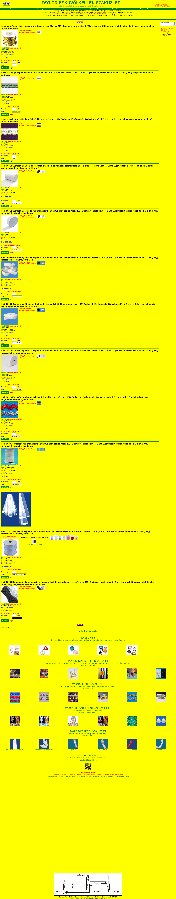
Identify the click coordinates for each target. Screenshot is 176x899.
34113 (6, 419)
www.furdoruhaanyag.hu (122, 776)
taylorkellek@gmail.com (90, 760)
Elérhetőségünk (40, 9)
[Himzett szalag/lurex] (9, 139)
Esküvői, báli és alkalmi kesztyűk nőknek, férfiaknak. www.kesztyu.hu (88, 733)
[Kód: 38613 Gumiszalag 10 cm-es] (9, 186)
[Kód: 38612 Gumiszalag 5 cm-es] (9, 231)
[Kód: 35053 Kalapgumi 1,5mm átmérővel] (9, 602)
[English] (8, 3)
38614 (6, 372)
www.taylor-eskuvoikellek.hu (67, 776)
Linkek (114, 9)
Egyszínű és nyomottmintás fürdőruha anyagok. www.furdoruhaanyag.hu (88, 710)
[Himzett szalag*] (9, 93)
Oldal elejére (5, 627)
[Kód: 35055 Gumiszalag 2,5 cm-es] (9, 324)
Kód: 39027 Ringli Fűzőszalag (34, 544)
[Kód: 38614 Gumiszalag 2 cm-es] (9, 371)
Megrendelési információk (149, 9)
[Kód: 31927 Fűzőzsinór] (10, 555)
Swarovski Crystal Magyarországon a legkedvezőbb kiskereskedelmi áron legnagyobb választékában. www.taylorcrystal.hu (88, 640)
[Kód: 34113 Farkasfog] (9, 417)
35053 (6, 604)
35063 (6, 141)
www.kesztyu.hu (52, 776)
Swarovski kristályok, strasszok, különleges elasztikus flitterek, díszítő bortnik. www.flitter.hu (88, 686)
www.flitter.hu (81, 776)
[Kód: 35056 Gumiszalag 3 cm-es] (9, 278)
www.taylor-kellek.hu (107, 776)
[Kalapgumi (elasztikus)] (9, 46)
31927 (6, 557)
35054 (6, 48)
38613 (6, 188)
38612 (6, 233)
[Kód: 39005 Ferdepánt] (9, 464)
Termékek (13, 9)
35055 (6, 326)
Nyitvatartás (67, 9)
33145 (6, 466)
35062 (6, 94)
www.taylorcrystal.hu (93, 776)
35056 (6, 279)
